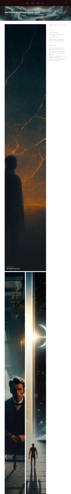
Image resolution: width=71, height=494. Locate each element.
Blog (38, 3)
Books (33, 3)
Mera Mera (51, 48)
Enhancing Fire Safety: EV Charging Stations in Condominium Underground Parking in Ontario (57, 40)
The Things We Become (53, 35)
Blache (50, 59)
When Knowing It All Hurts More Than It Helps (56, 34)
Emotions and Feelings (10, 266)
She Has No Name (52, 37)
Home (27, 3)
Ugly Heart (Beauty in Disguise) (59, 51)
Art (42, 3)
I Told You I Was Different (53, 32)
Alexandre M (51, 51)
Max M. (50, 52)
